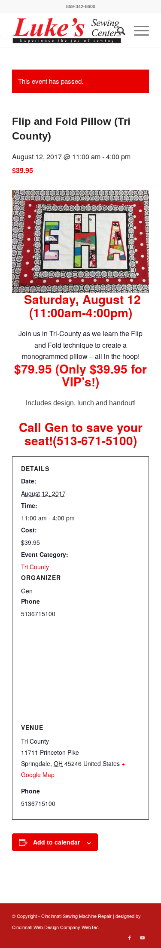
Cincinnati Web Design (35, 927)
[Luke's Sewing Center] (67, 30)
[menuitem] (117, 30)
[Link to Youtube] (142, 937)
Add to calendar (56, 842)
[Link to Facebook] (129, 937)
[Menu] (137, 30)
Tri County (35, 566)
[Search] (117, 30)
